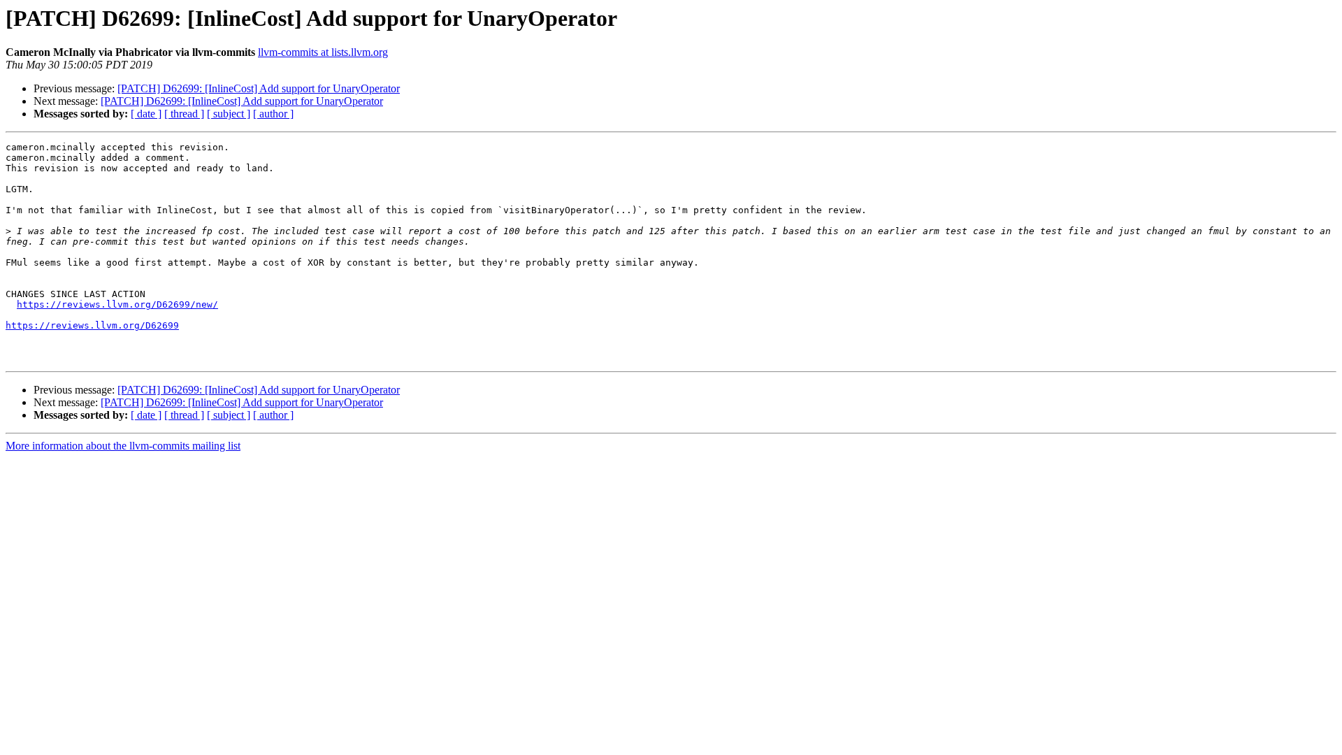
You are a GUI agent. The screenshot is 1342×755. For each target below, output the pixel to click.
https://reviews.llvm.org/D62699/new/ (117, 304)
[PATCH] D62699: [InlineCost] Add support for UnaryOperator (258, 88)
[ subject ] (228, 114)
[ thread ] (184, 114)
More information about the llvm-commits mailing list (123, 446)
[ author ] (273, 114)
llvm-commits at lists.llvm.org (323, 52)
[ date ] (146, 114)
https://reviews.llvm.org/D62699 (92, 325)
